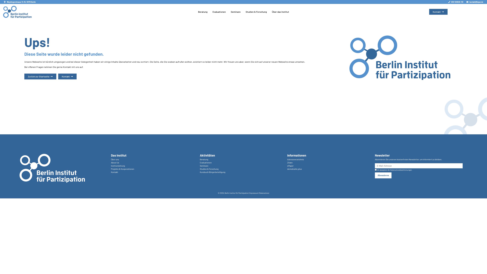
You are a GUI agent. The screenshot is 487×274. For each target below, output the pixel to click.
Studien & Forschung (256, 11)
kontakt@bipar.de (476, 2)
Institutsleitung (118, 166)
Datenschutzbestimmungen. (401, 170)
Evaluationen (219, 11)
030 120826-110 (457, 2)
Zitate (290, 162)
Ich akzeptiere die (394, 170)
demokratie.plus (294, 169)
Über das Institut (280, 11)
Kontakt (114, 172)
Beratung (202, 11)
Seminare (236, 11)
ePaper (290, 166)
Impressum (253, 193)
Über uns (115, 159)
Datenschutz (264, 193)
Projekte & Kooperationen (122, 169)
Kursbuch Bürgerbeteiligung (212, 172)
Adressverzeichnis (295, 159)
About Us (115, 162)
